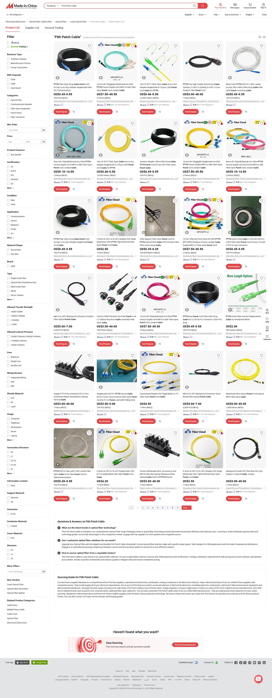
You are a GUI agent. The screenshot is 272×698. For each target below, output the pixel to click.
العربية (146, 679)
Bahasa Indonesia (210, 679)
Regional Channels (184, 676)
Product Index (199, 676)
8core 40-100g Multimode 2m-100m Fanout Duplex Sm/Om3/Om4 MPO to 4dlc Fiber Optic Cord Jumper (244, 164)
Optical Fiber (12, 618)
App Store (22, 662)
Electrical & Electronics (17, 622)
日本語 (162, 679)
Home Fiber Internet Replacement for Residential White (243, 318)
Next (185, 507)
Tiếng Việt (196, 679)
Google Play (39, 662)
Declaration (136, 685)
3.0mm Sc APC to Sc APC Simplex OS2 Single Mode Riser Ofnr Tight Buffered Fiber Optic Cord (116, 242)
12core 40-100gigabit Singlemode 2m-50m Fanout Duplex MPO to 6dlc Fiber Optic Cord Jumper (202, 164)
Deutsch (126, 679)
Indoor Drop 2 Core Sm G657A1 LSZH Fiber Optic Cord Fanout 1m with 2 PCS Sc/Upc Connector (245, 242)
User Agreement (123, 685)
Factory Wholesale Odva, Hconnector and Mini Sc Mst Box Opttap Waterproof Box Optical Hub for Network (158, 474)
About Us (119, 671)
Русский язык (106, 679)
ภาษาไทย (177, 679)
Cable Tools (12, 614)
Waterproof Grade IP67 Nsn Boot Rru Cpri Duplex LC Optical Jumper (244, 472)
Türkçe (186, 679)
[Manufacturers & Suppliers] (21, 6)
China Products (77, 676)
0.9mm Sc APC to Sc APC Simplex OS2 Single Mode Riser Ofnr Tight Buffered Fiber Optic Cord (202, 474)
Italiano (117, 679)
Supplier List (32, 27)
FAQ (127, 671)
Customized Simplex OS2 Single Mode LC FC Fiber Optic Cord (159, 395)
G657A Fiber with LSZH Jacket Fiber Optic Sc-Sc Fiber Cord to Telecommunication (72, 474)
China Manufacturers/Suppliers (98, 676)
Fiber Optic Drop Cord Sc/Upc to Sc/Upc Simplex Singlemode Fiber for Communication (73, 87)
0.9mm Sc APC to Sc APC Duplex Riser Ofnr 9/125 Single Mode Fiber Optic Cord (115, 474)
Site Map (141, 671)
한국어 (154, 679)
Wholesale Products (120, 676)
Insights (211, 676)
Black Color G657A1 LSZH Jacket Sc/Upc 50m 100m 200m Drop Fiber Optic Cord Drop (244, 87)
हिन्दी (169, 679)
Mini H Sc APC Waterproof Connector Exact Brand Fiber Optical (202, 395)
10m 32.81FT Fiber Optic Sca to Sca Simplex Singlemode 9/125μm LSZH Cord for (158, 87)
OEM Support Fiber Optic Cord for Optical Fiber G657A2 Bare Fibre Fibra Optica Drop (159, 242)
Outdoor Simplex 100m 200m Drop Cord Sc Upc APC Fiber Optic (158, 164)
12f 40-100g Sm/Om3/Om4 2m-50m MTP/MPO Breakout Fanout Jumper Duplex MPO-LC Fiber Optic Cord (201, 242)
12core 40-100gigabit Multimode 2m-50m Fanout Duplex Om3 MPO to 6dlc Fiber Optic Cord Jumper (116, 87)
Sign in (263, 7)
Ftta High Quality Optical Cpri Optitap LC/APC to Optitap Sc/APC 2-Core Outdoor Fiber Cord (201, 87)
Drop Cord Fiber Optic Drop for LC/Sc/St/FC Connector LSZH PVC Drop (202, 319)
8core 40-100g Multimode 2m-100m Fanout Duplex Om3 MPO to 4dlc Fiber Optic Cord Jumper (73, 164)
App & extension (232, 14)
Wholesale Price (137, 676)
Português (84, 679)
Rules (264, 14)
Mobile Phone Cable (15, 609)
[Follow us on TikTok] (240, 662)
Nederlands (137, 679)
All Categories (15, 14)
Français (94, 679)
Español (74, 679)
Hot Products (63, 676)
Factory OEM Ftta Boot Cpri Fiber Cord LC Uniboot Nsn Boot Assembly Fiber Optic (116, 319)
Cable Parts (12, 605)
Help (216, 14)
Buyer (201, 14)
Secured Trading (54, 27)
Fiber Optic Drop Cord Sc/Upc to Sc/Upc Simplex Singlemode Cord (73, 242)
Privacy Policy (149, 685)
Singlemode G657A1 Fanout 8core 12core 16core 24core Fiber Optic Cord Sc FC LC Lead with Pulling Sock (117, 396)
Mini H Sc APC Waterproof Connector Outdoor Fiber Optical (74, 318)
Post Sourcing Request (185, 645)
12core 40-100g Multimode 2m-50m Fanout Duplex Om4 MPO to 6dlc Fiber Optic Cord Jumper (159, 319)
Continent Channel (153, 676)
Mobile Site (152, 671)
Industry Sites (169, 676)
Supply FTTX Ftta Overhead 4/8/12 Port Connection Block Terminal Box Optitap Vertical (71, 396)
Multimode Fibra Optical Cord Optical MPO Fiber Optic (245, 395)
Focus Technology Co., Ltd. (137, 688)
